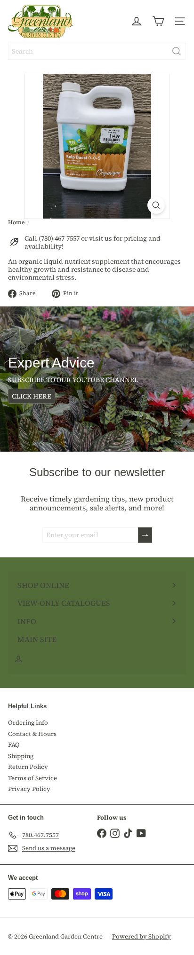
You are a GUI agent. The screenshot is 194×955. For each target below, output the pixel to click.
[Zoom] (156, 205)
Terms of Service (32, 778)
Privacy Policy (29, 789)
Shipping (20, 756)
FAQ (14, 745)
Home (16, 222)
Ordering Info (28, 723)
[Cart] (158, 21)
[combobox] (97, 51)
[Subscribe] (145, 535)
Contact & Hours (32, 734)
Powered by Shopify (141, 936)
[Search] (176, 51)
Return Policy (28, 767)
